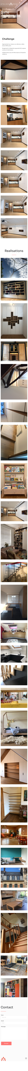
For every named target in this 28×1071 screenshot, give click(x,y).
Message (3, 1026)
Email (2, 1021)
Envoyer (6, 1043)
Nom (2, 1015)
